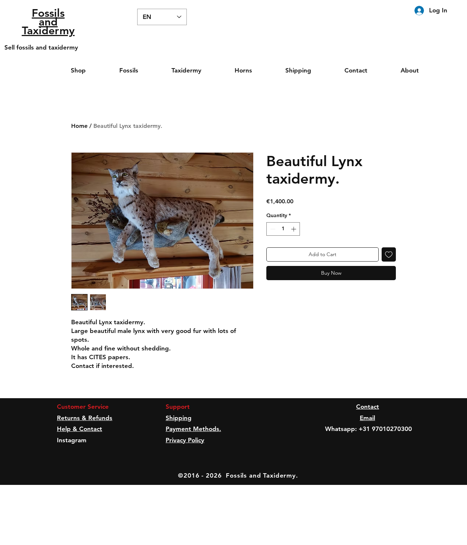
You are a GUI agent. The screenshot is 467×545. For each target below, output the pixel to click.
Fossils (48, 13)
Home (79, 125)
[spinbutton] (283, 229)
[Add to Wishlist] (389, 254)
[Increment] (294, 229)
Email (367, 418)
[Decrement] (272, 229)
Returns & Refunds (84, 418)
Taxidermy (48, 30)
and (48, 21)
